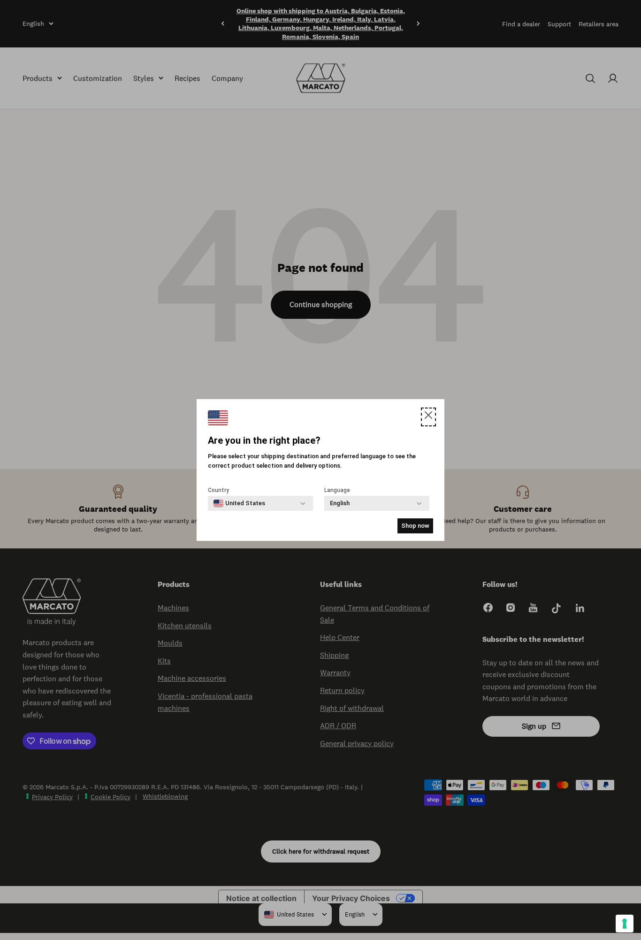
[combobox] (239, 503)
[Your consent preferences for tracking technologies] (624, 923)
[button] (428, 417)
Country (218, 490)
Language (337, 490)
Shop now (415, 525)
